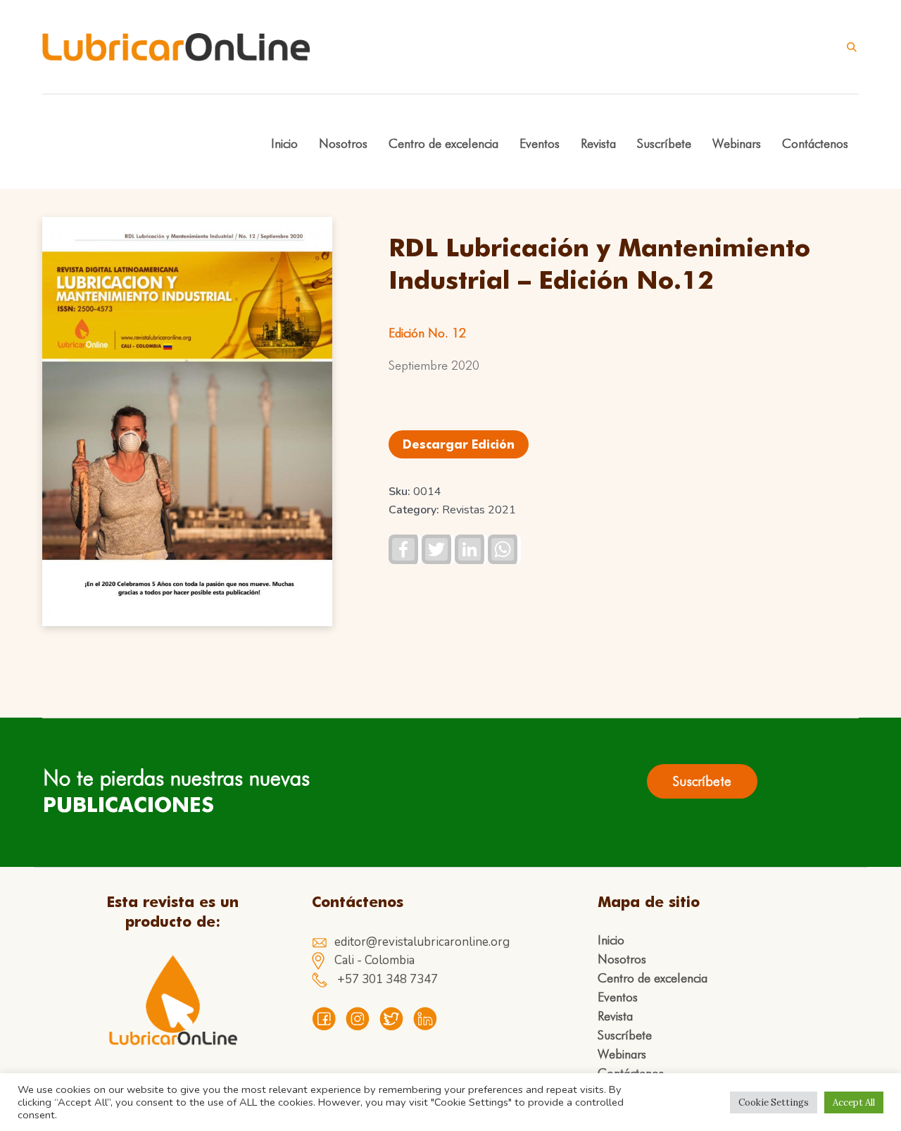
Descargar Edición (459, 444)
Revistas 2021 (479, 510)
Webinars (622, 1054)
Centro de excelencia (652, 978)
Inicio (611, 940)
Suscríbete (625, 1035)
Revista (615, 1016)
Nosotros (622, 959)
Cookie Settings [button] (773, 1102)
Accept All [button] (854, 1102)
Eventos (618, 997)
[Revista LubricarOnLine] (172, 1000)
